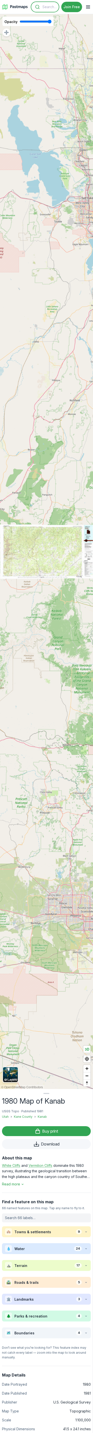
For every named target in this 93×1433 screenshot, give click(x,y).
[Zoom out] (87, 1075)
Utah (5, 1116)
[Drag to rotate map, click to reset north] (87, 1083)
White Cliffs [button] (11, 1165)
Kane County (23, 1116)
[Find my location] (87, 1058)
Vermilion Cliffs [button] (40, 1165)
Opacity (11, 21)
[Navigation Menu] (88, 7)
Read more (11, 1184)
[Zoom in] (87, 1068)
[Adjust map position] (6, 32)
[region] (46, 551)
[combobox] (45, 6)
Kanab (42, 1116)
